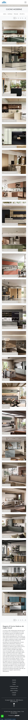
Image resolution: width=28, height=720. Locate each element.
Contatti (14, 694)
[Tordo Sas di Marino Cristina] (3, 2)
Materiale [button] (10, 14)
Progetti (14, 682)
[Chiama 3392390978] (14, 703)
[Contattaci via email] (14, 706)
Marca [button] (4, 14)
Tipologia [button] (16, 14)
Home (9, 5)
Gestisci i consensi (12, 719)
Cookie (5, 719)
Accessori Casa (14, 688)
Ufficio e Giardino (14, 690)
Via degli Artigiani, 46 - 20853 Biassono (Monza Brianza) (14, 700)
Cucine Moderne (17, 5)
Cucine (12, 5)
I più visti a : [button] (22, 14)
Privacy (1, 719)
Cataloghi (14, 692)
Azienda (14, 680)
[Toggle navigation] (25, 2)
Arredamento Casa (14, 686)
